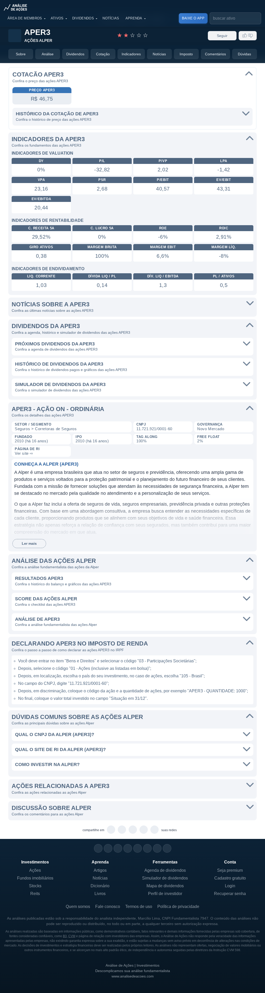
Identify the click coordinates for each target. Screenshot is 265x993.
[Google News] (147, 848)
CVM (71, 936)
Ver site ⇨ (24, 453)
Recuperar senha (230, 893)
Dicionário (100, 886)
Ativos (57, 18)
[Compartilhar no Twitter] (144, 830)
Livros (100, 893)
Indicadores (131, 54)
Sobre (21, 54)
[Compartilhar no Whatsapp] (111, 830)
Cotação (103, 54)
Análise (48, 54)
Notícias (110, 18)
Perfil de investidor (165, 893)
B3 (65, 936)
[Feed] (157, 848)
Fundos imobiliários (35, 878)
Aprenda (134, 18)
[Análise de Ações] (17, 7)
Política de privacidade (178, 906)
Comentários (215, 54)
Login (230, 886)
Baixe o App (193, 18)
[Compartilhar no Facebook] (133, 830)
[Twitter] (118, 848)
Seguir (222, 36)
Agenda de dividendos (165, 870)
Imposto (186, 54)
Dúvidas (244, 54)
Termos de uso (138, 906)
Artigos (100, 870)
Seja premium (230, 870)
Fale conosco (107, 906)
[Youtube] (137, 848)
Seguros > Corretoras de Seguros (46, 429)
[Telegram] (127, 848)
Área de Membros (25, 18)
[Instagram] (98, 848)
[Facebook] (108, 848)
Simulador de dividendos (165, 878)
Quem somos (78, 906)
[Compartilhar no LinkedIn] (155, 830)
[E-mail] (167, 848)
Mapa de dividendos (165, 886)
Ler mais (29, 543)
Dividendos (83, 18)
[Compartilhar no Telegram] (122, 830)
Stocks (35, 886)
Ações (35, 870)
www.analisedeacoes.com (133, 976)
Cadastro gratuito (230, 878)
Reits (35, 893)
